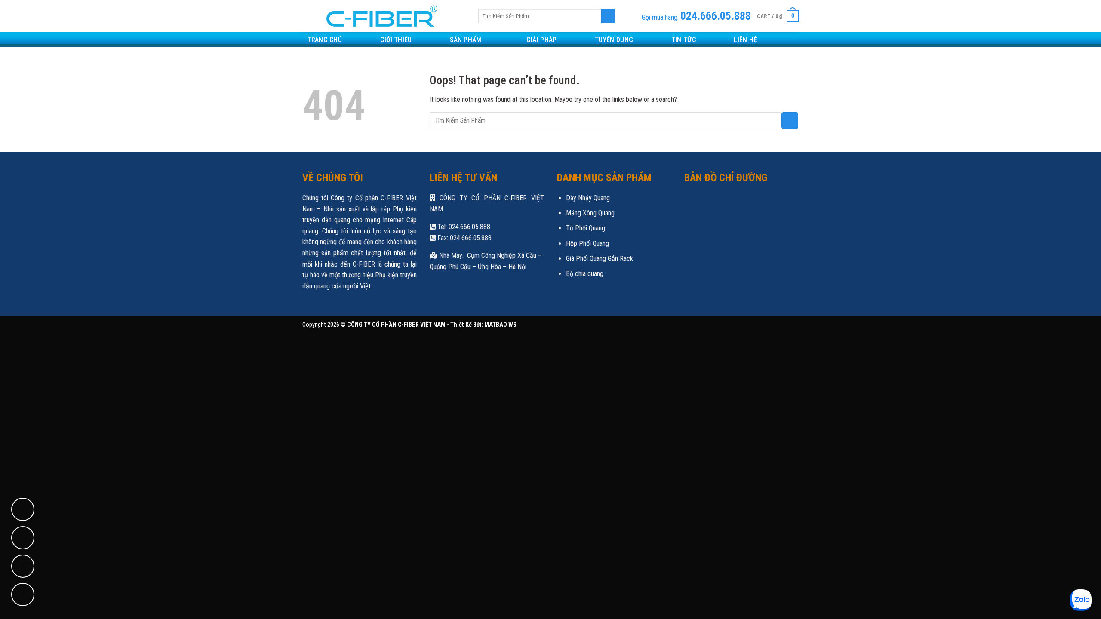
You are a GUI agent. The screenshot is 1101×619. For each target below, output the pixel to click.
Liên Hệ (745, 40)
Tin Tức (683, 40)
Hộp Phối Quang (587, 243)
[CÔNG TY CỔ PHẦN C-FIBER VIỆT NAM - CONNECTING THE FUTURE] (378, 16)
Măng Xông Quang (590, 213)
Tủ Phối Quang (585, 228)
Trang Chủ (324, 40)
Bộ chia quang (584, 274)
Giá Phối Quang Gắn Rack (599, 258)
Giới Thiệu (396, 40)
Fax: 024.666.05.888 (464, 238)
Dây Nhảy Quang (588, 198)
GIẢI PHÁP (541, 40)
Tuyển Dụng (614, 40)
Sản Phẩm (466, 40)
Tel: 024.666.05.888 (463, 227)
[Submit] (608, 16)
